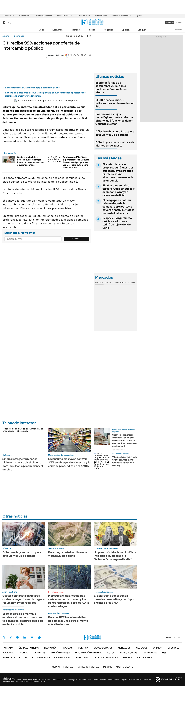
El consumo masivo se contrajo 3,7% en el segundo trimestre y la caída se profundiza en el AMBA (69, 462)
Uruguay (142, 29)
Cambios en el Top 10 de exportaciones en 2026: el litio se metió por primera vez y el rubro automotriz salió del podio (76, 162)
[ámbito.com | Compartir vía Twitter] (78, 55)
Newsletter (178, 29)
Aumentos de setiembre (121, 16)
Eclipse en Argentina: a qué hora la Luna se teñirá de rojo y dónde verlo (117, 223)
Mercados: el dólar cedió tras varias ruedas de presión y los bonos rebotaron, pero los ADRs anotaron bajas (68, 601)
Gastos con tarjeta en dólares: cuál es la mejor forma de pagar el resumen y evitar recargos (30, 161)
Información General (88, 652)
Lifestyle (173, 647)
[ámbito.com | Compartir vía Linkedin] (82, 55)
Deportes (39, 652)
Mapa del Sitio (11, 657)
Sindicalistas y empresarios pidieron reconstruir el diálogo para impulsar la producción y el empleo (22, 464)
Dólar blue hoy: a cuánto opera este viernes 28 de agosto (114, 133)
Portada (8, 647)
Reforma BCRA (101, 16)
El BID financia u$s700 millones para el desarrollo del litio (32, 87)
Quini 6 (139, 16)
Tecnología (149, 652)
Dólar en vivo (24, 16)
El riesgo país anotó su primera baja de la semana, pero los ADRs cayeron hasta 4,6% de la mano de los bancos (118, 206)
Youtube (32, 637)
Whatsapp (39, 637)
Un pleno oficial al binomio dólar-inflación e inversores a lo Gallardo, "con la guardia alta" (115, 555)
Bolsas (109, 283)
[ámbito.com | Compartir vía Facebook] (75, 55)
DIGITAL (62, 667)
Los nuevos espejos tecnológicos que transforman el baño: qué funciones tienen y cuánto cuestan (114, 119)
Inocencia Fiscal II (64, 16)
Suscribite (77, 239)
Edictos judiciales (106, 657)
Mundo (24, 652)
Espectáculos (128, 652)
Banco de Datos (103, 647)
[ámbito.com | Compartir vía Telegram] (85, 55)
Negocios (108, 29)
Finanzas (75, 29)
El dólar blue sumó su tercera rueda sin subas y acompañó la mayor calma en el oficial (119, 190)
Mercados (124, 647)
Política (91, 29)
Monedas (99, 283)
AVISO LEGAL (82, 657)
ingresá (179, 22)
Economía (57, 29)
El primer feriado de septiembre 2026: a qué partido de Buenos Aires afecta (110, 87)
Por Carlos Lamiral (119, 450)
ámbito (5, 36)
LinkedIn (24, 637)
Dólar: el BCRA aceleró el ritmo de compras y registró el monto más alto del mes (68, 620)
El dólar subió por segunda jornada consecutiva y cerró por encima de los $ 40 (114, 599)
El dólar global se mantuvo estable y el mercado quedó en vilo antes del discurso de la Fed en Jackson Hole (22, 619)
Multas (127, 657)
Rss (164, 652)
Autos (111, 652)
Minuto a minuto (57, 592)
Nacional (8, 652)
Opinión (125, 29)
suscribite (170, 22)
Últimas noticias (29, 647)
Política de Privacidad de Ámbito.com (47, 657)
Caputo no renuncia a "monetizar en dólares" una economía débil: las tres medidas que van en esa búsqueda (124, 440)
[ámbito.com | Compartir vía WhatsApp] (71, 55)
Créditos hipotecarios (43, 16)
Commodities (120, 283)
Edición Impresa (60, 652)
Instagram (17, 637)
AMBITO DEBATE (118, 667)
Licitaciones (144, 657)
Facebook (11, 637)
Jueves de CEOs (83, 16)
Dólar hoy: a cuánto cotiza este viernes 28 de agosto (114, 144)
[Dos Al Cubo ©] (169, 679)
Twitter (4, 637)
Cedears (131, 283)
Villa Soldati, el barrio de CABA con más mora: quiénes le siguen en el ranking (124, 461)
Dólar (41, 29)
